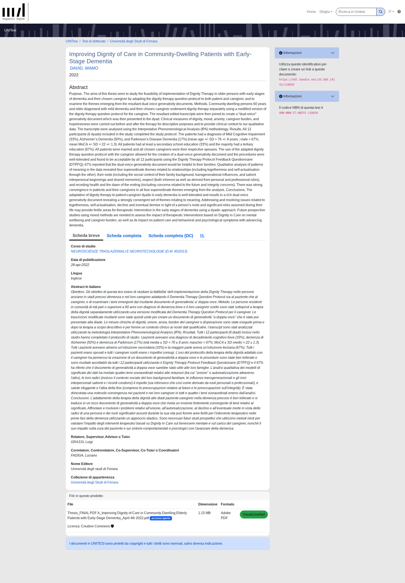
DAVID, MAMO (84, 68)
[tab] (202, 235)
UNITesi (72, 41)
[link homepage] (15, 12)
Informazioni (292, 53)
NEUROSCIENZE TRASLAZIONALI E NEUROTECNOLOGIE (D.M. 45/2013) (129, 251)
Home (311, 11)
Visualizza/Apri (254, 514)
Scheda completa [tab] (124, 235)
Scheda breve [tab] (86, 235)
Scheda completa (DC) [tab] (170, 235)
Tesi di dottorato (94, 41)
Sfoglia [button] (324, 11)
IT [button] (390, 11)
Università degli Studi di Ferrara (133, 41)
